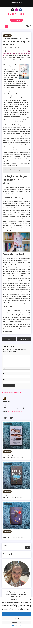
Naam (5, 368)
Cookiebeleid (12, 625)
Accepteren (16, 614)
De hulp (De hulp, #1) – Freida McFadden (14, 535)
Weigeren (16, 618)
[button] (30, 599)
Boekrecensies (7, 35)
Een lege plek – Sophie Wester (12, 495)
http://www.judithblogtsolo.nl (15, 411)
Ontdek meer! (17, 20)
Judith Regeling (19, 47)
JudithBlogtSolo (16, 14)
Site (4, 379)
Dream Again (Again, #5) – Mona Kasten (14, 455)
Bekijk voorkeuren (16, 622)
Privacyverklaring (19, 625)
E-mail (5, 374)
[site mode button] (27, 26)
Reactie (5, 354)
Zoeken (5, 545)
